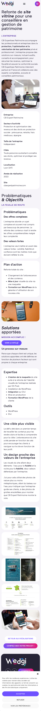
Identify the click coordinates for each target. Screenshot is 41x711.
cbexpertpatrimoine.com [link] (15, 185)
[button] (38, 674)
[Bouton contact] (37, 3)
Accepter (20, 694)
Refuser (20, 700)
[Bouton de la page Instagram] (14, 671)
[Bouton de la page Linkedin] (8, 671)
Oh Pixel (15, 386)
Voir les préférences (20, 706)
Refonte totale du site (13, 269)
